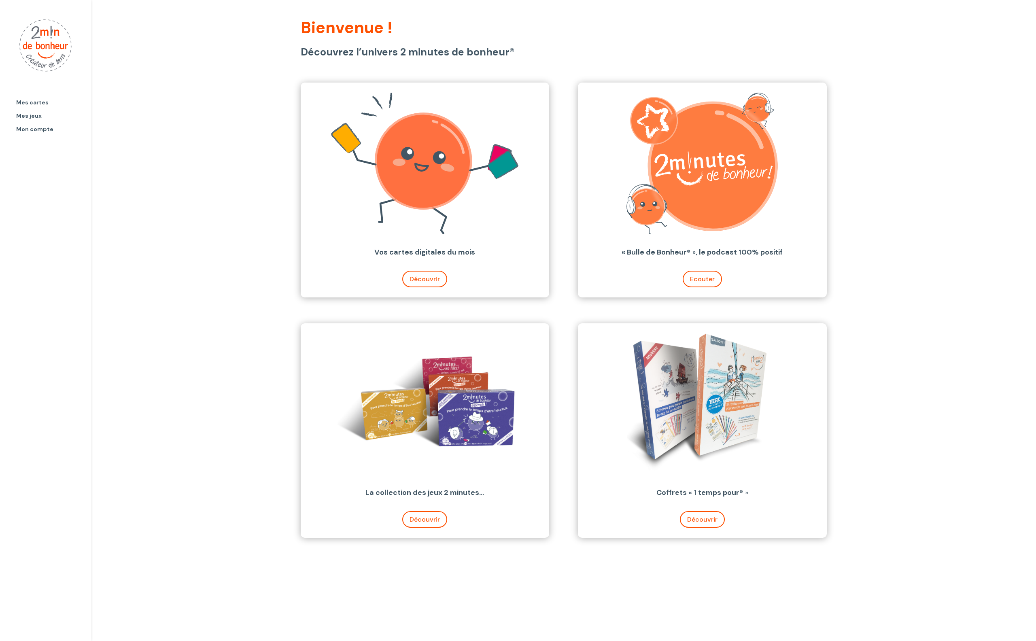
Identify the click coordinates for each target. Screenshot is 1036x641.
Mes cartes (32, 103)
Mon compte (34, 129)
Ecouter (702, 279)
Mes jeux (29, 116)
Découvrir (425, 279)
